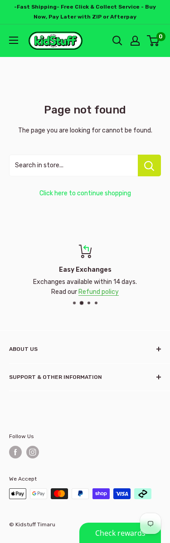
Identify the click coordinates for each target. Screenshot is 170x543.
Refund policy (98, 292)
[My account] (135, 41)
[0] (153, 40)
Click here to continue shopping (85, 193)
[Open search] (117, 41)
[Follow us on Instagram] (32, 452)
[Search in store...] (149, 165)
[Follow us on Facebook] (15, 452)
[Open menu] (13, 40)
